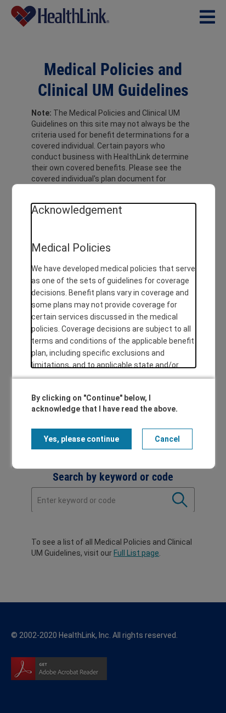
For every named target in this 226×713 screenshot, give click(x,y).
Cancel (167, 439)
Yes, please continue (81, 439)
